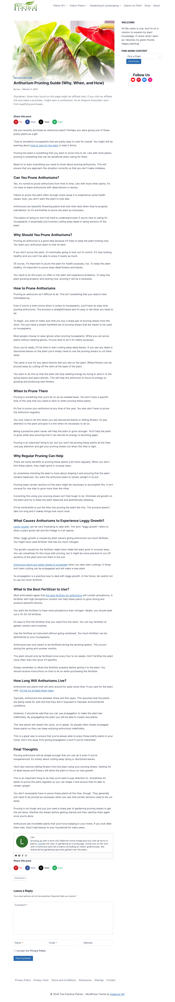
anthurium (20, 878)
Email (53, 942)
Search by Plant (133, 5)
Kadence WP (117, 994)
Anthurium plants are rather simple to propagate (41, 564)
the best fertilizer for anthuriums (64, 595)
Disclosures (85, 980)
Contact (110, 980)
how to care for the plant (44, 145)
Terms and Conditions (63, 980)
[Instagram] (26, 855)
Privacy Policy (38, 950)
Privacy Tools (41, 980)
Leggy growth (21, 526)
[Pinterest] (19, 855)
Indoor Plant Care (23, 78)
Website (88, 942)
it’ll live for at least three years (37, 690)
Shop (147, 5)
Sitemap (99, 980)
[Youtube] (16, 855)
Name (19, 942)
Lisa (18, 89)
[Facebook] (23, 855)
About (156, 5)
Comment (21, 905)
